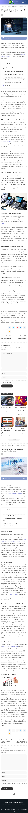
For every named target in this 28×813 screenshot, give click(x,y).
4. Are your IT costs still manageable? (13, 77)
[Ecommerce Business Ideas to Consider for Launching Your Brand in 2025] (21, 401)
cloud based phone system (7, 141)
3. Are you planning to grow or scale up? (13, 74)
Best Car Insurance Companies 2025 (6, 408)
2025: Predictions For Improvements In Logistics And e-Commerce (6, 431)
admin (4, 14)
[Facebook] (14, 38)
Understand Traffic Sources (11, 526)
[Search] (25, 2)
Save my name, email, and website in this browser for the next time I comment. (15, 381)
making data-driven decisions (15, 493)
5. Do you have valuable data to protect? (14, 80)
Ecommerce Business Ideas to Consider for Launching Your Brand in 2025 (20, 409)
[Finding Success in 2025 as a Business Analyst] (21, 422)
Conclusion (7, 85)
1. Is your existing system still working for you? (14, 68)
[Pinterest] (17, 327)
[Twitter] (13, 327)
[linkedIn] (20, 327)
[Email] (9, 331)
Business (9, 14)
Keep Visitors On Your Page (10, 523)
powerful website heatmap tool (10, 646)
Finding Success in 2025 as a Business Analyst (20, 430)
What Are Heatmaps (9, 513)
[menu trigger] (3, 2)
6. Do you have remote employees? (12, 83)
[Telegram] (24, 327)
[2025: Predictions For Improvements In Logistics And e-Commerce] (7, 422)
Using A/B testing (14, 594)
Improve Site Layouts (9, 516)
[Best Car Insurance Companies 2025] (7, 401)
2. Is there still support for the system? (14, 71)
